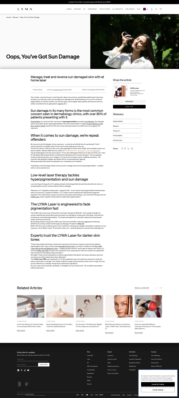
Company (153, 352)
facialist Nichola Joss (67, 246)
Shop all (89, 384)
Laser (88, 359)
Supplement (90, 373)
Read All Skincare (142, 288)
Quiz (138, 9)
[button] (127, 121)
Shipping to (21, 394)
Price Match (132, 370)
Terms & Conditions (156, 359)
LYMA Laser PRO (42, 251)
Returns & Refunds (156, 366)
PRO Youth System (92, 366)
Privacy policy (155, 363)
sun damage (89, 121)
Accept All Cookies (158, 384)
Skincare (89, 377)
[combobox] (145, 9)
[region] (157, 383)
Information (132, 352)
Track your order (112, 359)
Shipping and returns (113, 366)
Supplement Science (134, 363)
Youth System (91, 370)
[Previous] (156, 288)
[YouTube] (28, 370)
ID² (88, 363)
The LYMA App (133, 355)
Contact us (111, 355)
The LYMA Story (155, 355)
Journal (8, 17)
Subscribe (44, 365)
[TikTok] (25, 370)
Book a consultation (113, 373)
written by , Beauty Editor (59, 90)
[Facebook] (21, 370)
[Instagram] (18, 370)
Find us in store (112, 370)
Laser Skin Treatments (135, 359)
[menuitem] (92, 369)
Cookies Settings (115, 395)
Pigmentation (36, 121)
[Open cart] (161, 9)
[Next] (160, 288)
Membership (132, 366)
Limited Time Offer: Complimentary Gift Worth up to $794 (89, 2)
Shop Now (129, 107)
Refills (89, 380)
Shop (88, 352)
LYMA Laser (35, 197)
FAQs (109, 363)
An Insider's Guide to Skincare (89, 151)
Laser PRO (90, 355)
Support (110, 352)
